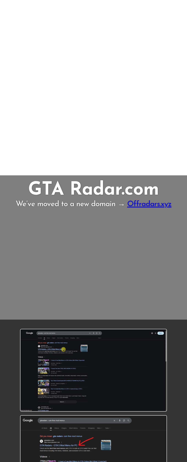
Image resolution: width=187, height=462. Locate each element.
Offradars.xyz (149, 204)
